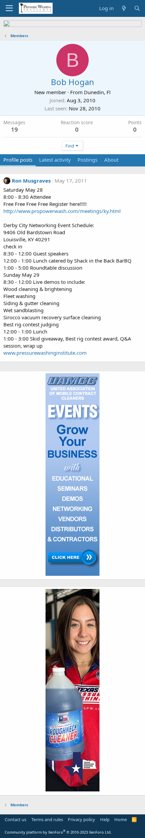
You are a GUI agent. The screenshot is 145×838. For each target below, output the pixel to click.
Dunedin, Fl (97, 92)
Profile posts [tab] (17, 159)
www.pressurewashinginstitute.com (45, 352)
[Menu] (9, 8)
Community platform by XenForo (58, 832)
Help (105, 819)
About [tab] (111, 159)
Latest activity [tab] (55, 159)
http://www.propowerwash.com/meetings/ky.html (62, 211)
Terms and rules (47, 819)
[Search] (137, 8)
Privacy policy (81, 819)
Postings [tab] (87, 159)
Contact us (15, 819)
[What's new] (123, 8)
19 (14, 129)
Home (120, 819)
